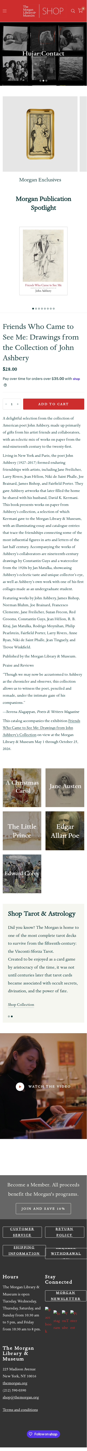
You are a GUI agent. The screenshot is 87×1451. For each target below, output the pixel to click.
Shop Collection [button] (21, 1004)
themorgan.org (15, 1383)
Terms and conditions (20, 1409)
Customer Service (22, 1232)
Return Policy (64, 1232)
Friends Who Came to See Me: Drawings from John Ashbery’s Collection (41, 727)
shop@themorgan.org (21, 1397)
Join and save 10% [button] (43, 1209)
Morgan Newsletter (66, 1296)
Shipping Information (24, 1250)
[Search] (73, 11)
